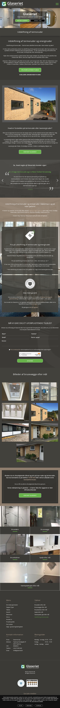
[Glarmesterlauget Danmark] (21, 683)
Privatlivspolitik (10, 622)
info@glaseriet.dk (18, 650)
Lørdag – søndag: (39, 644)
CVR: (7, 646)
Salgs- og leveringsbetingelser (14, 627)
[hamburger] (56, 3)
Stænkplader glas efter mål (41, 614)
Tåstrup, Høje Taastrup (35, 210)
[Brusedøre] (15, 516)
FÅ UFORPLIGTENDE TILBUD (30, 70)
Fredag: (36, 642)
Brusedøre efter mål (39, 605)
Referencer (9, 614)
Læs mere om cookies (37, 701)
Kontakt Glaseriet (22, 20)
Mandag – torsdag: (39, 639)
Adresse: (8, 642)
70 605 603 (31, 478)
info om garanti (33, 307)
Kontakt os (9, 619)
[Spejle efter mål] (45, 544)
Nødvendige (29, 705)
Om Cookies (9, 624)
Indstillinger (38, 705)
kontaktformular (30, 480)
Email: (7, 650)
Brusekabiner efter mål (40, 610)
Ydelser (8, 610)
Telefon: (8, 648)
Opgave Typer (37, 20)
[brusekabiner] (15, 544)
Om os (8, 617)
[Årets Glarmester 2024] (32, 683)
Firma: (7, 639)
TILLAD (20, 705)
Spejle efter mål (38, 612)
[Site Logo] (4, 4)
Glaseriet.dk (32, 671)
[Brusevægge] (45, 516)
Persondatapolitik (15, 349)
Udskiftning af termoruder (41, 617)
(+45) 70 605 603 (17, 648)
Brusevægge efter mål (40, 607)
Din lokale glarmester (12, 605)
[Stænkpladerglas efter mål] (30, 572)
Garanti (8, 612)
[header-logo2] (15, 4)
